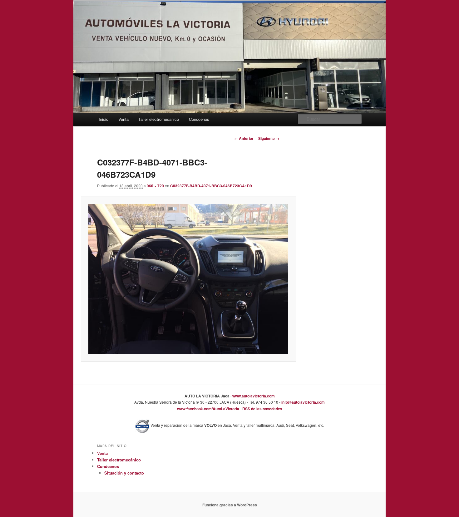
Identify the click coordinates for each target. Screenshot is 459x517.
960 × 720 (155, 186)
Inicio (103, 119)
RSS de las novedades (261, 408)
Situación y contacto (124, 473)
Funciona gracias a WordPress (229, 505)
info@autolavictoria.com (302, 402)
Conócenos (199, 119)
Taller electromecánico (158, 119)
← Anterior (244, 138)
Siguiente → (268, 138)
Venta (123, 119)
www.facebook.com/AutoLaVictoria (208, 408)
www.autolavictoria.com (253, 396)
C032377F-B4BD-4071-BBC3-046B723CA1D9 (211, 186)
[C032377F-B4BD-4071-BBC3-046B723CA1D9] (188, 278)
